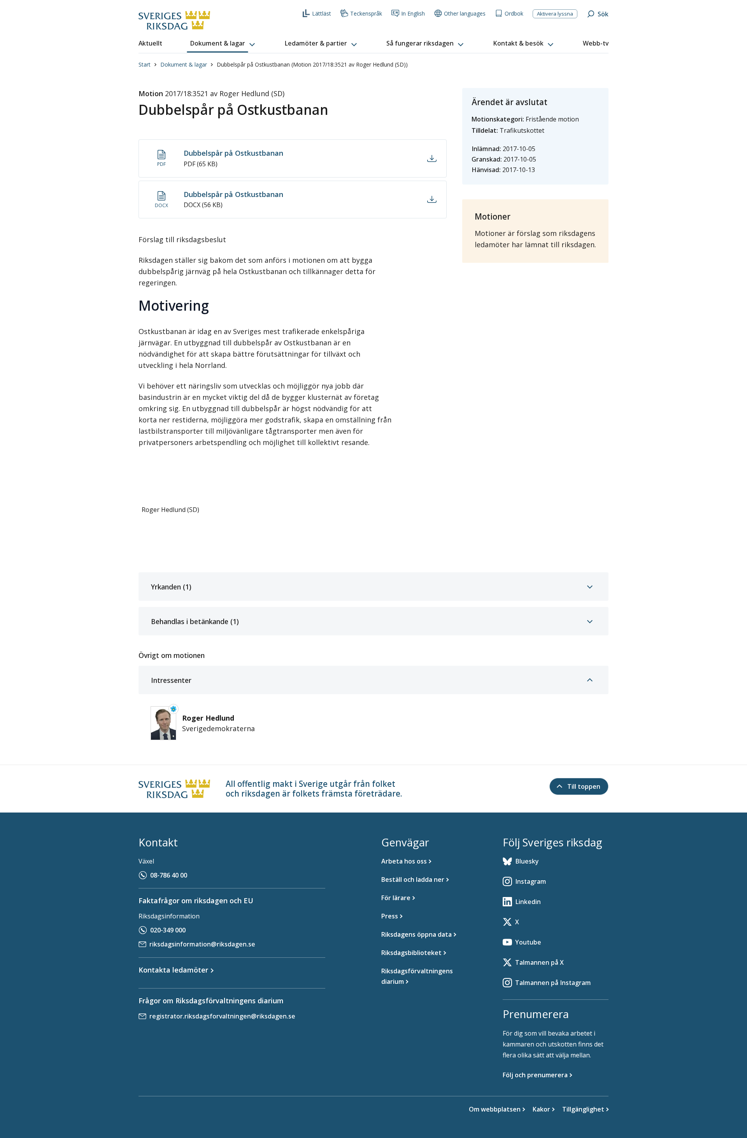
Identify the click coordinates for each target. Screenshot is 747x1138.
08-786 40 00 (168, 875)
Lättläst (321, 13)
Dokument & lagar (183, 64)
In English (413, 13)
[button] (223, 43)
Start (145, 64)
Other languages (465, 13)
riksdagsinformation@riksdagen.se (202, 944)
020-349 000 (168, 930)
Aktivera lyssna (555, 13)
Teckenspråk (366, 13)
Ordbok (514, 13)
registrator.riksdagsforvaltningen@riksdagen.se (222, 1016)
